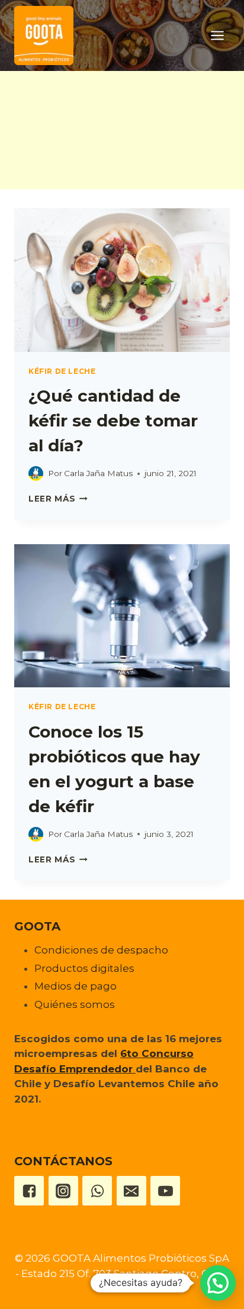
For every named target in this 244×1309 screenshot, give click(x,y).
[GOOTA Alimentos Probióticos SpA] (43, 35)
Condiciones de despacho (101, 950)
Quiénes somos (74, 1004)
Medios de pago (75, 986)
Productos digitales (84, 968)
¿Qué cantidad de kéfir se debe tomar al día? (113, 420)
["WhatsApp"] (97, 1190)
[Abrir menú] (217, 35)
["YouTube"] (165, 1190)
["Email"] (131, 1190)
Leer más (58, 498)
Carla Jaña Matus (98, 473)
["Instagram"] (63, 1190)
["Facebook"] (29, 1190)
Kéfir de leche (61, 371)
